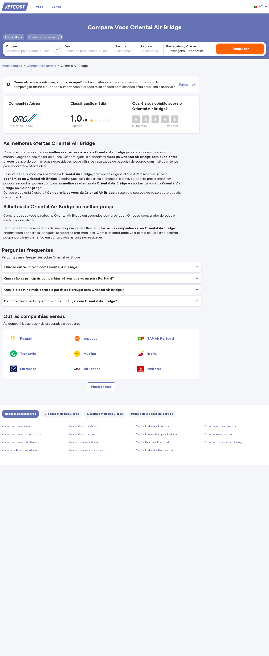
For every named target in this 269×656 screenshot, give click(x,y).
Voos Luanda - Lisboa (219, 426)
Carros (56, 7)
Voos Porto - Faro (82, 434)
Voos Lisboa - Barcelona (154, 450)
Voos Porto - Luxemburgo (223, 442)
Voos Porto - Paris (83, 426)
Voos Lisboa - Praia (83, 442)
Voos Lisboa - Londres (86, 450)
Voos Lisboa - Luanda (152, 426)
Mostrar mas (101, 387)
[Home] (15, 6)
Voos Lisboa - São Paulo (20, 442)
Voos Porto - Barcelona (19, 450)
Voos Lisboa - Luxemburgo (22, 434)
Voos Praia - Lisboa (217, 434)
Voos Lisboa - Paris (16, 426)
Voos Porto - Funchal (152, 442)
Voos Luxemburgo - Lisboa (156, 434)
